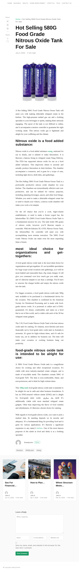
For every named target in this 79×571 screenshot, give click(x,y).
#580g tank (30, 450)
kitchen (39, 428)
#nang (39, 450)
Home (10, 3)
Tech (58, 3)
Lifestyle (51, 3)
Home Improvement (37, 3)
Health (25, 3)
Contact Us (66, 3)
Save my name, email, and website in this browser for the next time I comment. (38, 546)
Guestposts (31, 442)
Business (17, 3)
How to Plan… (37, 482)
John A (7, 495)
